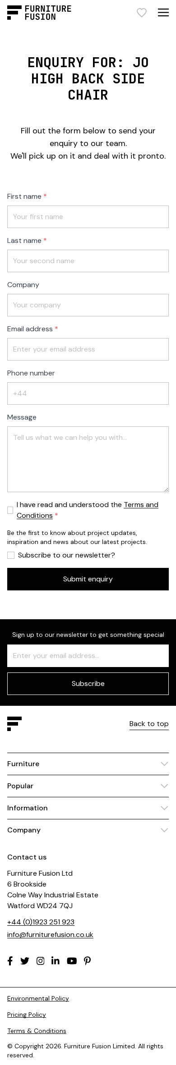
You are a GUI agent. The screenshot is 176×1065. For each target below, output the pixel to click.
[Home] (39, 12)
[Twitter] (24, 960)
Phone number (31, 373)
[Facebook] (10, 960)
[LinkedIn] (55, 960)
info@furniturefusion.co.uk (50, 934)
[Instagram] (41, 960)
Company (23, 284)
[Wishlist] (141, 12)
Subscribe (88, 683)
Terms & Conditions (36, 1031)
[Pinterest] (87, 960)
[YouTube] (72, 960)
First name (24, 196)
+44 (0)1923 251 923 (40, 922)
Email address (30, 329)
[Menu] (163, 12)
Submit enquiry (88, 579)
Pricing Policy (26, 1014)
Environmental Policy (38, 998)
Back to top (149, 723)
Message (22, 417)
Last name (24, 240)
